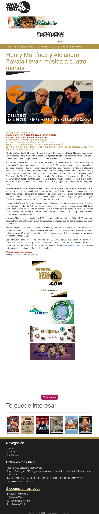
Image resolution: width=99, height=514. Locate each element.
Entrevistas (42, 47)
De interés (63, 47)
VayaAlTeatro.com (18, 494)
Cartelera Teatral (26, 47)
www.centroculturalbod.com (74, 245)
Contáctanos (75, 47)
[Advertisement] (49, 378)
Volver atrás (49, 397)
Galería (53, 47)
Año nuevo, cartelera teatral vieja (24, 467)
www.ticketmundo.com (21, 243)
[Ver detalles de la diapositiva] (34, 22)
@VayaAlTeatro (16, 497)
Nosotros (11, 47)
